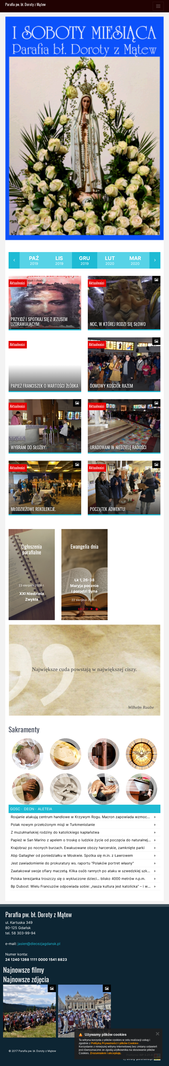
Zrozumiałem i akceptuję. (105, 1053)
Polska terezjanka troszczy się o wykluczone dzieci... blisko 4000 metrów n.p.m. (78, 878)
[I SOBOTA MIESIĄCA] (84, 128)
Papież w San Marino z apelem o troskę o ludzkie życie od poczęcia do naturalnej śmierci (81, 840)
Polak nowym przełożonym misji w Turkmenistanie (53, 824)
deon (28, 809)
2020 (110, 260)
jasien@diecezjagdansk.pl (39, 943)
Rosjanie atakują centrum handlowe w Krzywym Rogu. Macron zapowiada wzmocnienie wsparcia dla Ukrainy (81, 817)
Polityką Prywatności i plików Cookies (114, 1043)
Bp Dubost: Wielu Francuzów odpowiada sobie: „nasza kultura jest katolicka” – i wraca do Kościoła (81, 886)
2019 (34, 260)
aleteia (44, 809)
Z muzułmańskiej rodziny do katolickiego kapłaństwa (55, 832)
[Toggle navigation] (158, 6)
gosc (15, 809)
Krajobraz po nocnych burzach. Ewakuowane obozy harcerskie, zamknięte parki (78, 847)
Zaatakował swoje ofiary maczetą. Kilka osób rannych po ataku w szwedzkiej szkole (81, 871)
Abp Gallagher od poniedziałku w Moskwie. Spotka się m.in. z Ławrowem (72, 855)
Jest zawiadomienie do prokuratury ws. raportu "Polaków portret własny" (72, 863)
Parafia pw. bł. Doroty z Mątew (25, 4)
